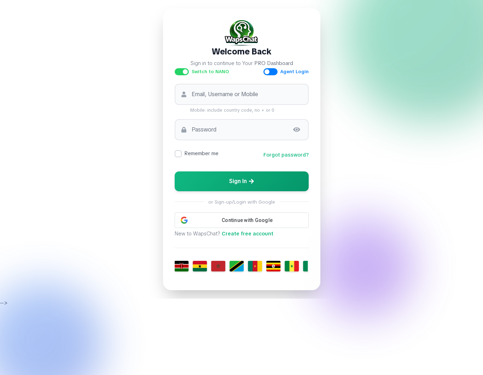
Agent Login (294, 72)
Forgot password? (286, 155)
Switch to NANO (210, 72)
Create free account (247, 233)
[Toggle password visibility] (296, 129)
